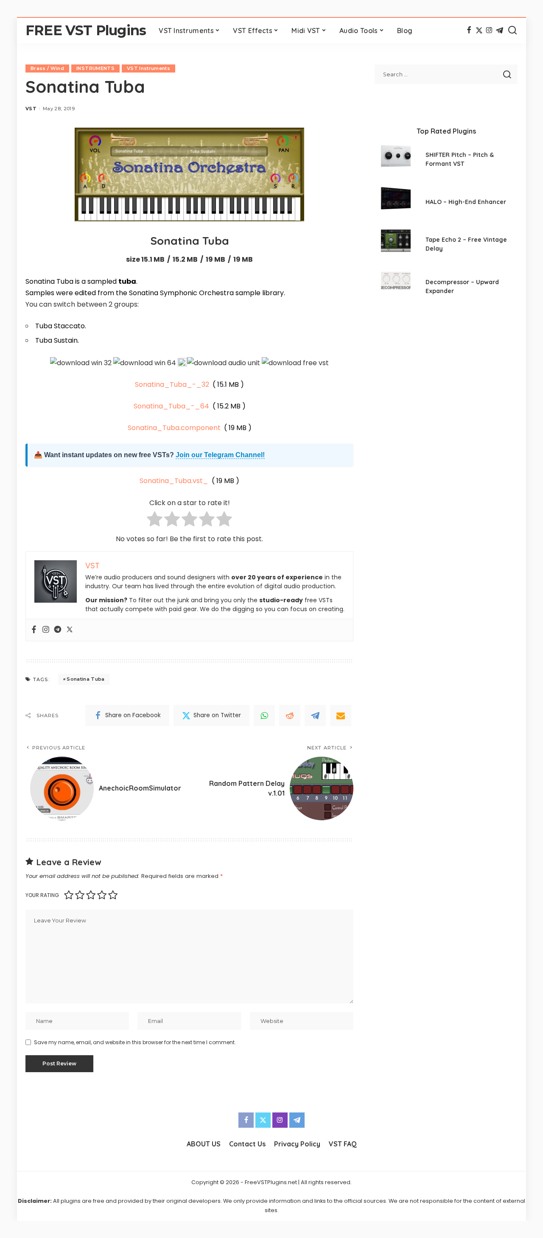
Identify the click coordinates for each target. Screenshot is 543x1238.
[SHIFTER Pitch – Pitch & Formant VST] (396, 160)
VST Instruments (148, 68)
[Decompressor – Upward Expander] (396, 288)
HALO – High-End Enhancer (465, 202)
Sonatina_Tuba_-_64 (171, 406)
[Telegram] (499, 30)
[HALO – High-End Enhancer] (396, 203)
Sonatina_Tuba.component (174, 428)
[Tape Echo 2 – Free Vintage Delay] (396, 245)
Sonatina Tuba (85, 679)
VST (30, 109)
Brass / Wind (47, 68)
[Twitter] (479, 30)
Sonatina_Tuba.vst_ (174, 481)
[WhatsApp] (264, 715)
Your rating (42, 895)
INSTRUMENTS (95, 68)
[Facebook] (469, 30)
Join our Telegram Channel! (220, 454)
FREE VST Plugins (85, 30)
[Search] (512, 30)
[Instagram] (489, 30)
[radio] (154, 520)
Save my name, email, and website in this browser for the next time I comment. (135, 1042)
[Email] (340, 715)
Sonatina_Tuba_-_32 (172, 384)
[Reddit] (289, 715)
